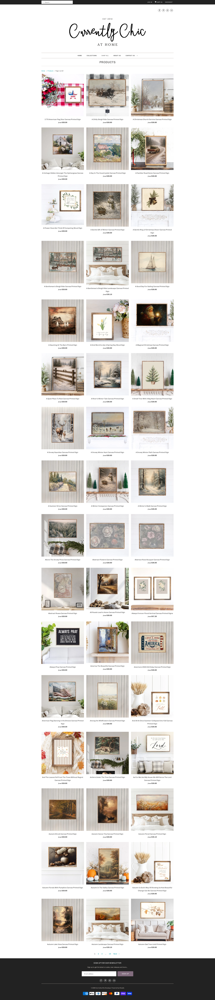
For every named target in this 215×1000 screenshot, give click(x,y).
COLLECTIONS (92, 55)
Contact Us (131, 55)
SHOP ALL (105, 55)
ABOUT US (117, 55)
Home (80, 55)
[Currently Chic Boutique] (107, 29)
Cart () (159, 2)
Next (115, 954)
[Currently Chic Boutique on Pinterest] (163, 10)
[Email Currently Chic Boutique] (171, 10)
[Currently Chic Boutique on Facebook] (159, 10)
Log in (149, 2)
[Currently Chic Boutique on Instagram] (167, 10)
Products (107, 62)
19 (110, 954)
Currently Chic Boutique (103, 988)
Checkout (168, 2)
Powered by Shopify (118, 988)
